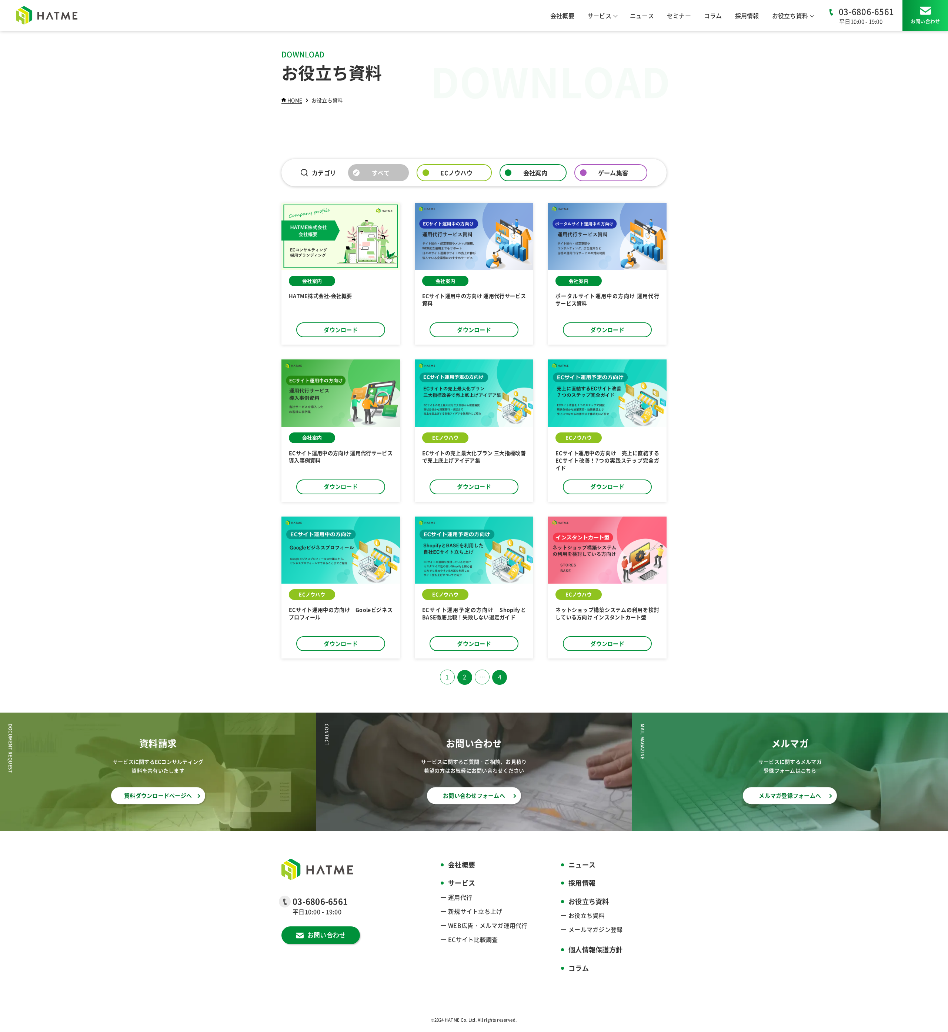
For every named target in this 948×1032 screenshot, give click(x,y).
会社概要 (562, 15)
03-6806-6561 (866, 11)
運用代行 (460, 897)
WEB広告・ (488, 925)
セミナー (679, 15)
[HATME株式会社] (46, 15)
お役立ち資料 (586, 915)
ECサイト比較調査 (473, 939)
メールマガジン (595, 929)
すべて (381, 172)
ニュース (642, 15)
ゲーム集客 (613, 172)
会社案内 (535, 172)
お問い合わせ (925, 20)
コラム (713, 15)
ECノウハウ (456, 172)
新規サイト (475, 911)
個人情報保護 (595, 949)
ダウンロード (341, 330)
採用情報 (747, 15)
